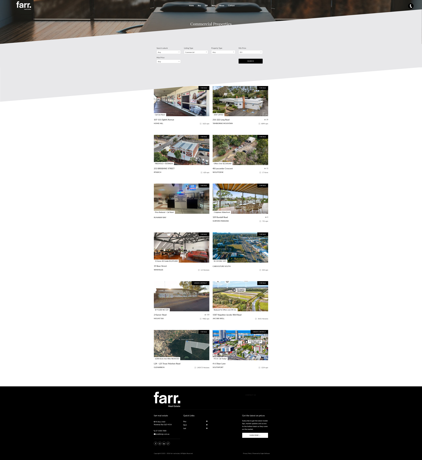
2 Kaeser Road (160, 315)
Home (191, 5)
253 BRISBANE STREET (164, 168)
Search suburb (162, 48)
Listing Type (188, 48)
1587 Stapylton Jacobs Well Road (227, 315)
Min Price (242, 48)
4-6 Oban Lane (219, 363)
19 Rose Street (160, 266)
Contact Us (250, 395)
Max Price (160, 57)
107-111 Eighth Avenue (164, 119)
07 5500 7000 (161, 431)
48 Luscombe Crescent (223, 168)
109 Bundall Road (220, 217)
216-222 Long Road (221, 119)
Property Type (216, 48)
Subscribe (254, 435)
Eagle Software (265, 453)
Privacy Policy (247, 453)
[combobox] (169, 52)
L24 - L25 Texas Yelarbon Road (167, 363)
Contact (231, 5)
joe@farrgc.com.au (162, 434)
